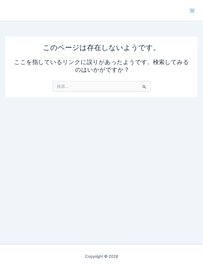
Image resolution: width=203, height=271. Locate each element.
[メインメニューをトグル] (192, 10)
